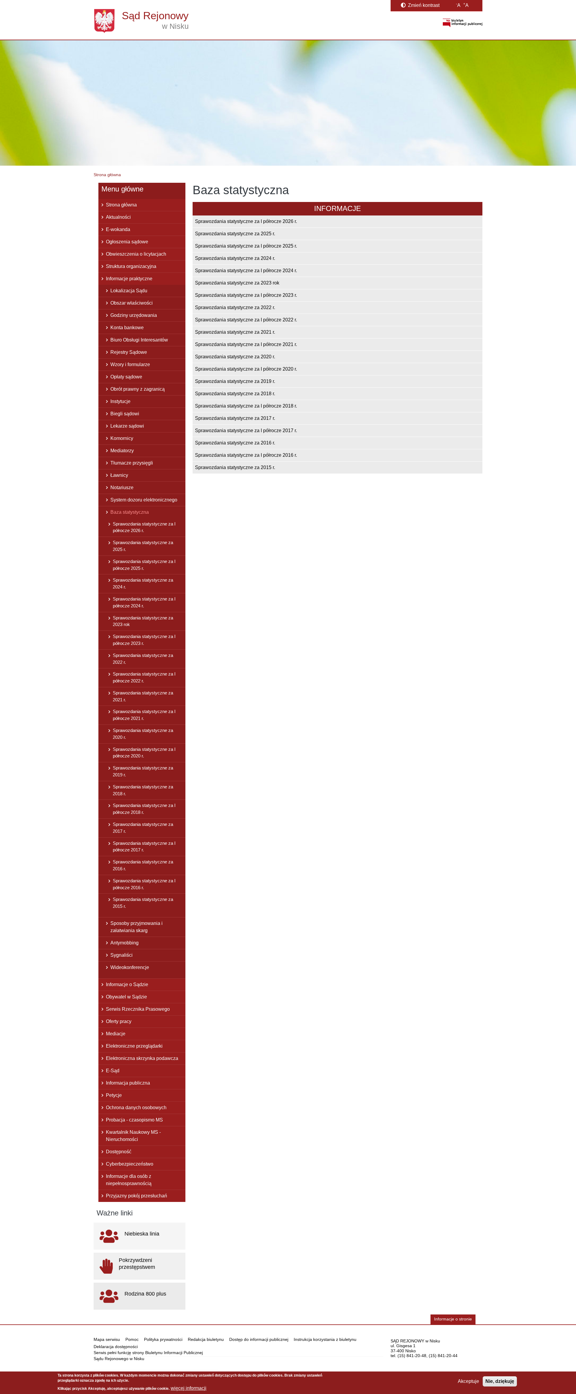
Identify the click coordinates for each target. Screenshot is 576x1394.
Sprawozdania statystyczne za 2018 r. (235, 393)
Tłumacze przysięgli (131, 462)
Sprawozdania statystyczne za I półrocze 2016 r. (246, 455)
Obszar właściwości (131, 303)
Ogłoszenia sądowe (127, 241)
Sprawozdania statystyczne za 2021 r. (235, 332)
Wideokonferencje (129, 967)
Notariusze (122, 487)
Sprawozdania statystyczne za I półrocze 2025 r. (246, 245)
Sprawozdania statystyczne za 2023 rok (237, 282)
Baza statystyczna (129, 512)
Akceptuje (468, 1381)
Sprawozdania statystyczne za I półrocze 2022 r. (246, 319)
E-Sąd (112, 1070)
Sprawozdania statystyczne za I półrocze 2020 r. (246, 369)
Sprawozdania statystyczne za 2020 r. (235, 356)
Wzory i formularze (130, 364)
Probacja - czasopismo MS (134, 1119)
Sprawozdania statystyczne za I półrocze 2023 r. (246, 295)
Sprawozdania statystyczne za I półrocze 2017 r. (246, 430)
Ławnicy (119, 475)
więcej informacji (188, 1388)
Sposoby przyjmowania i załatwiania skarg (136, 927)
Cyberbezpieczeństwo (129, 1164)
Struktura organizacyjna (131, 266)
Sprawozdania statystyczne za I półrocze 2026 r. (246, 221)
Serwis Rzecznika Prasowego (138, 1009)
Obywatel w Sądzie (126, 996)
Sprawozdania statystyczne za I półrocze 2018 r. (246, 405)
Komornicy (121, 438)
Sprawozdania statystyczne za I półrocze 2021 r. (246, 344)
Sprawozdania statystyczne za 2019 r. (235, 381)
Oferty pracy (118, 1021)
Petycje (114, 1095)
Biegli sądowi (124, 413)
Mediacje (115, 1033)
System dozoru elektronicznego (143, 499)
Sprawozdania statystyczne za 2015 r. (235, 467)
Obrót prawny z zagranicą (137, 389)
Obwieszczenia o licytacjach (136, 254)
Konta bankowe (127, 327)
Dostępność (118, 1151)
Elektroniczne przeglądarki (134, 1046)
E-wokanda (118, 229)
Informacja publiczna (128, 1082)
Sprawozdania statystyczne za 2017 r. (235, 418)
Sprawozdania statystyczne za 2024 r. (235, 258)
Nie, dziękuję (499, 1381)
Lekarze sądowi (127, 426)
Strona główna (107, 174)
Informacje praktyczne (129, 278)
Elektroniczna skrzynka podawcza (142, 1058)
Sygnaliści (121, 955)
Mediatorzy (122, 450)
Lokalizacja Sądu (128, 290)
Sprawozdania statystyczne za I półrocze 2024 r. (246, 270)
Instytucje (120, 401)
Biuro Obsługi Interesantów (139, 339)
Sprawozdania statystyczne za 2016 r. (235, 442)
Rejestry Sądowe (128, 352)
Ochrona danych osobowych (136, 1107)
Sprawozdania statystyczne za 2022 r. (235, 307)
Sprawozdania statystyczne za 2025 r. (235, 233)
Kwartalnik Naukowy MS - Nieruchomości (133, 1136)
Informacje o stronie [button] (453, 1319)
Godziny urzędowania (133, 315)
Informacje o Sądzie (127, 984)
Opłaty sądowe (126, 376)
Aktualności (118, 217)
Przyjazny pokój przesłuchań (136, 1195)
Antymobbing (124, 942)
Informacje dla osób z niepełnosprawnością (129, 1180)
